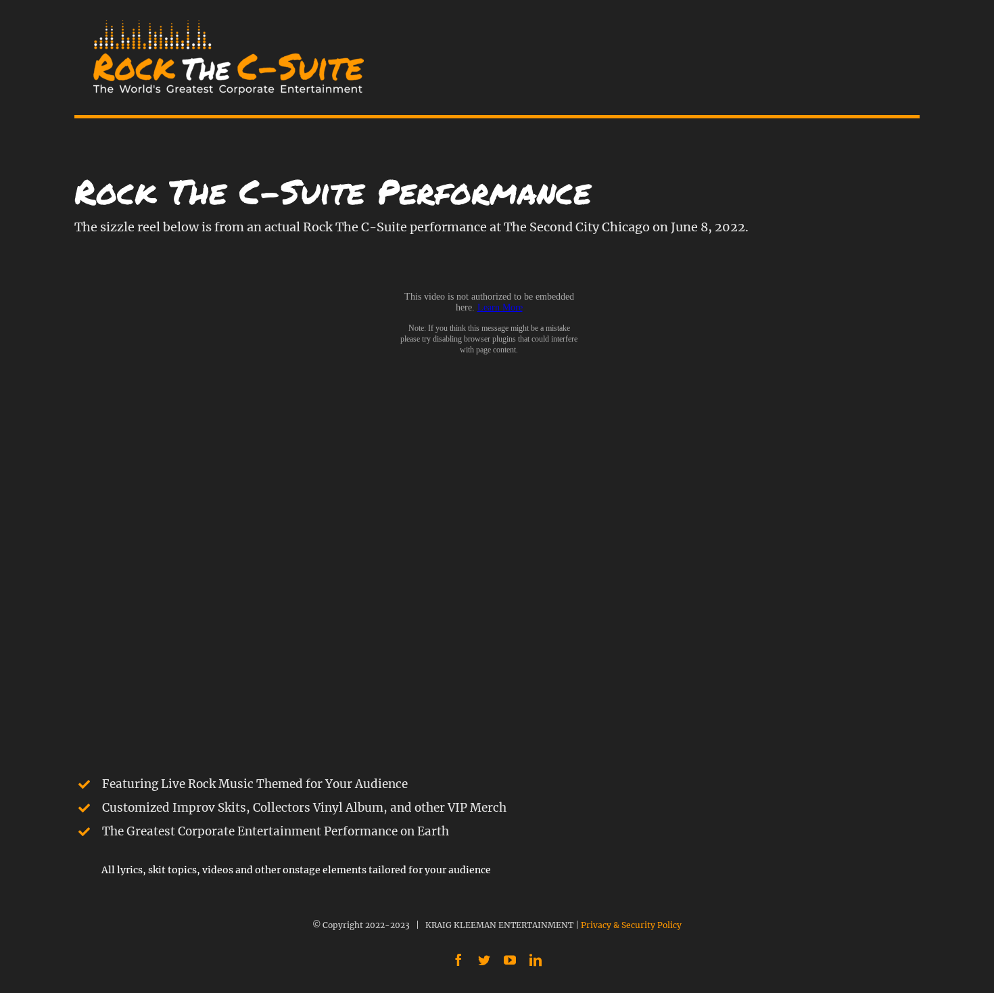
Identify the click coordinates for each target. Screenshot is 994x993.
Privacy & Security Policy (631, 925)
